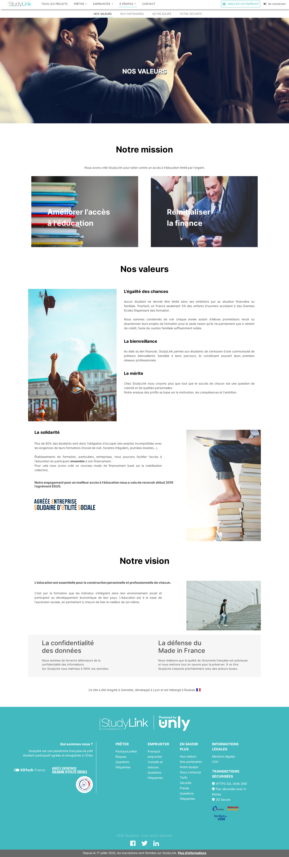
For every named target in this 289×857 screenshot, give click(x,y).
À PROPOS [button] (126, 3)
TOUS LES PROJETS (54, 3)
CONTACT (148, 3)
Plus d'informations (192, 853)
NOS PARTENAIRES (132, 13)
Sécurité (185, 783)
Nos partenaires (191, 761)
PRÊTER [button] (79, 3)
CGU (215, 761)
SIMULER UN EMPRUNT (243, 3)
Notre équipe (189, 767)
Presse (184, 788)
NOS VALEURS (103, 13)
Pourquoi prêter (126, 751)
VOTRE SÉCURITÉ (191, 13)
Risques (121, 756)
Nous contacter (190, 772)
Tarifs (183, 777)
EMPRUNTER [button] (102, 3)
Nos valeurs (188, 756)
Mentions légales (223, 756)
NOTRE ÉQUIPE (161, 13)
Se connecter (276, 3)
